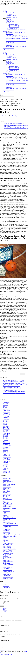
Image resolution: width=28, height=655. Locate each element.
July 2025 (5, 420)
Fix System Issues (7, 527)
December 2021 (7, 457)
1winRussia (6, 488)
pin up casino (6, 565)
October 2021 (6, 459)
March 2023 (6, 441)
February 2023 (6, 443)
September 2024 (7, 427)
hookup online (6, 533)
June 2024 (5, 431)
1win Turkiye (6, 485)
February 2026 (6, 410)
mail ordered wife (7, 551)
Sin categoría (15, 115)
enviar (2, 605)
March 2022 (6, 452)
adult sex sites (6, 495)
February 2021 (6, 471)
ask (4, 501)
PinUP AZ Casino (7, 570)
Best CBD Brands (7, 504)
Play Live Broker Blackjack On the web (14, 123)
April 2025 (5, 424)
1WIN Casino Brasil (8, 481)
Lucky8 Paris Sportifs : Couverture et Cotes (13, 383)
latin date (5, 540)
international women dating (9, 536)
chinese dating (6, 516)
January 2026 (6, 412)
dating (4, 520)
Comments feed (7, 587)
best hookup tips (7, 506)
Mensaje (2, 603)
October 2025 (6, 416)
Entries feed (6, 586)
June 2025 (5, 422)
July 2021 (5, 464)
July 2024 (5, 430)
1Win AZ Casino (7, 478)
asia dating (5, 498)
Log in (4, 584)
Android (5, 497)
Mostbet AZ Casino (8, 553)
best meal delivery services (9, 508)
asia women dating (7, 499)
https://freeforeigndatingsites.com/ (11, 534)
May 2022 (5, 450)
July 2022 (5, 447)
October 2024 (6, 426)
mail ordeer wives (7, 544)
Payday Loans (6, 563)
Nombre (2, 595)
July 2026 (5, 403)
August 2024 (6, 429)
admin (3, 115)
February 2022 (6, 454)
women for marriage (8, 578)
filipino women (7, 526)
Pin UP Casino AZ (7, 567)
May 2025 (5, 423)
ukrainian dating (7, 574)
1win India (5, 482)
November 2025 (7, 414)
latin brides (5, 539)
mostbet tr (5, 556)
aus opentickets (17, 183)
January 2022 (6, 455)
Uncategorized (6, 575)
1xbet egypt (6, 489)
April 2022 (5, 451)
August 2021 (6, 462)
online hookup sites (8, 561)
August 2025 (6, 419)
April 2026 (5, 407)
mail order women (7, 550)
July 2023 (5, 436)
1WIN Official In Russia (9, 484)
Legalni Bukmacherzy (8, 543)
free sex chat (6, 530)
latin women (6, 542)
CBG (4, 513)
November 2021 (7, 458)
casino (4, 512)
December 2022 (7, 445)
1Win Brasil (6, 480)
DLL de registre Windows (9, 523)
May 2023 (5, 438)
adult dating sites (7, 494)
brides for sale (6, 511)
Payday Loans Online (8, 564)
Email (1, 598)
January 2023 (6, 444)
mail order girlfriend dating (9, 549)
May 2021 (5, 467)
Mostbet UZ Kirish (7, 557)
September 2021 (7, 461)
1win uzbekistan (7, 487)
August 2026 (6, 402)
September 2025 (7, 417)
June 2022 (5, 448)
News (4, 558)
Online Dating (6, 560)
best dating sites (7, 505)
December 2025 (7, 413)
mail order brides (7, 547)
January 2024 (6, 433)
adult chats (5, 492)
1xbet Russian (6, 491)
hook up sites (6, 532)
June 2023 (5, 437)
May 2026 (5, 406)
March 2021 (6, 469)
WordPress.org (6, 588)
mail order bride (7, 546)
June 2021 (5, 465)
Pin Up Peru (6, 568)
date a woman (6, 519)
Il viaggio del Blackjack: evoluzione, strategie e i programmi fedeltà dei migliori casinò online (15, 392)
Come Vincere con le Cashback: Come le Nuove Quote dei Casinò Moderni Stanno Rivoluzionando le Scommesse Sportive (15, 386)
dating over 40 (6, 522)
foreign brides (6, 529)
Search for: (2, 374)
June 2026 (5, 405)
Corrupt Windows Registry (9, 518)
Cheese (5, 515)
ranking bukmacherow (8, 571)
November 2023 (7, 434)
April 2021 (5, 468)
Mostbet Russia (7, 554)
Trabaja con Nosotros (5, 650)
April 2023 (5, 440)
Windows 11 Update (8, 577)
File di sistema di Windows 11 (10, 525)
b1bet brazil (6, 502)
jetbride (5, 537)
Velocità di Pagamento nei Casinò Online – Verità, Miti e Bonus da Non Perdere (15, 389)
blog (4, 509)
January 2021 (6, 472)
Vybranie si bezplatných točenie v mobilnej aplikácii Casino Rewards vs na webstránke (13, 381)
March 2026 (6, 409)
